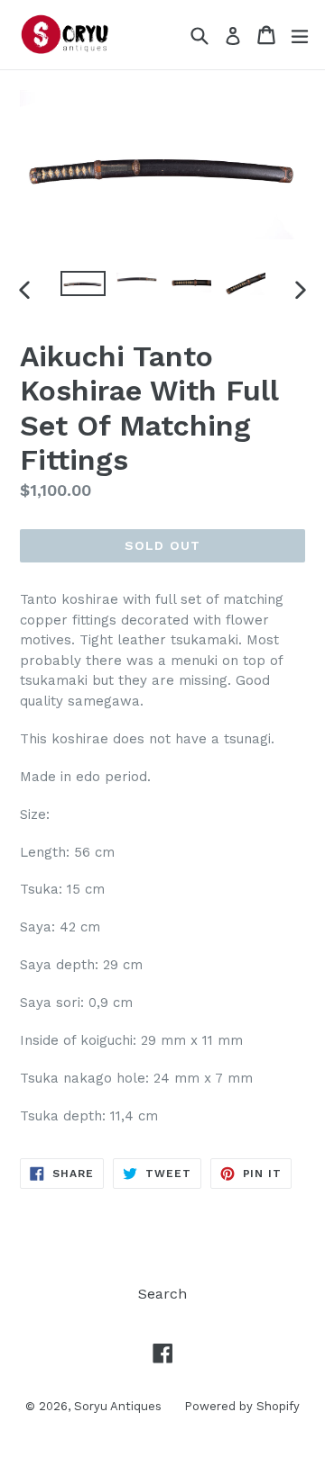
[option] (83, 283)
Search (162, 1293)
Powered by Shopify (242, 1406)
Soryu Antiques (118, 1406)
